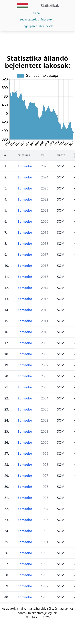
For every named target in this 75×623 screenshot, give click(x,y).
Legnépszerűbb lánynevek (36, 19)
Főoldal (36, 13)
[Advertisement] (37, 43)
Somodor (25, 166)
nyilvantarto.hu (29, 609)
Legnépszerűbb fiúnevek (38, 26)
